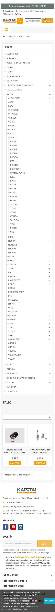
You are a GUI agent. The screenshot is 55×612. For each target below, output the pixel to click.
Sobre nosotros (39, 11)
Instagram (20, 527)
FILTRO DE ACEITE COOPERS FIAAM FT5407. (14, 451)
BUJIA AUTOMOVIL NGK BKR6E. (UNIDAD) (40, 451)
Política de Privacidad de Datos (29, 557)
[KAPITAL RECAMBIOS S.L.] (10, 20)
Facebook (9, 11)
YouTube (13, 527)
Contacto (9, 14)
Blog (19, 14)
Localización (22, 11)
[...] (46, 498)
